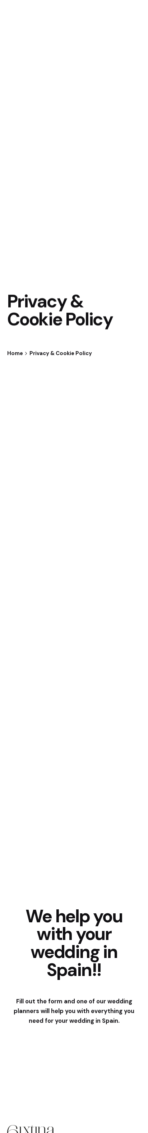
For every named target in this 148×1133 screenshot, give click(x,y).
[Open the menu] (17, 68)
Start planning (97, 68)
